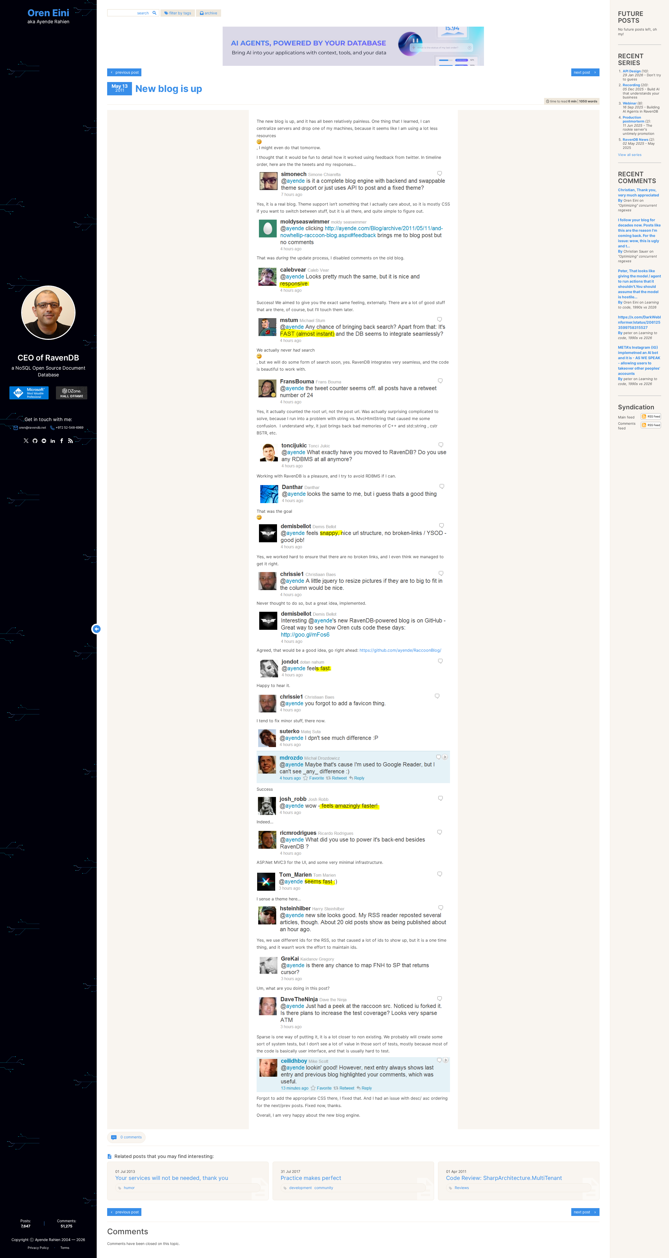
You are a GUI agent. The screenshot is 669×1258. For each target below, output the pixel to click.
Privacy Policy (38, 1248)
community (323, 1187)
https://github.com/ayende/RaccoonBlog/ (400, 650)
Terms (64, 1248)
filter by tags (179, 13)
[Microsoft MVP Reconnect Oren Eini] (29, 392)
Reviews (462, 1187)
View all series (630, 155)
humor (129, 1187)
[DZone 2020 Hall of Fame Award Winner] (71, 392)
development (300, 1187)
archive (210, 13)
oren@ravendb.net (32, 427)
